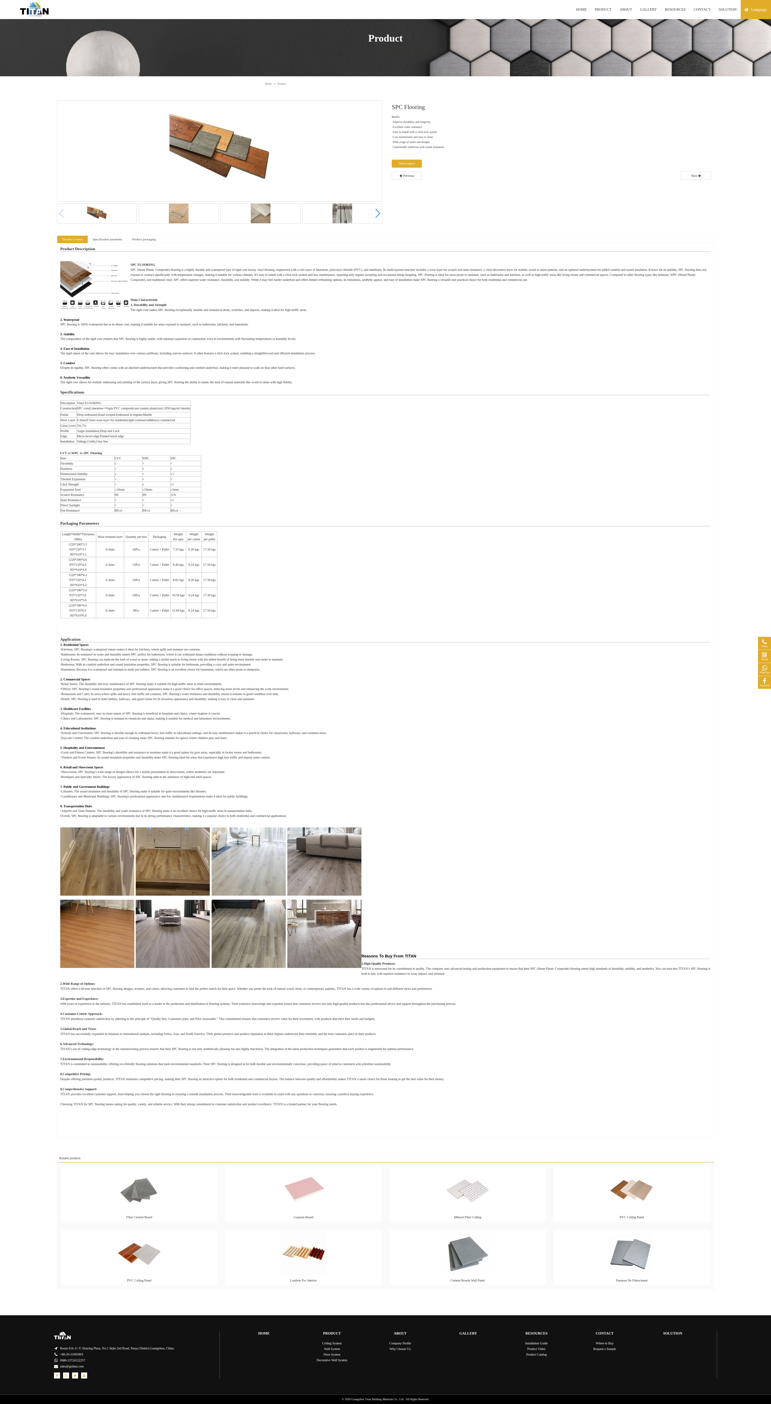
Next (694, 175)
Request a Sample (604, 1349)
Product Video (536, 1349)
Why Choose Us (400, 1349)
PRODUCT (603, 9)
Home (268, 83)
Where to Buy (605, 1343)
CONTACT (702, 9)
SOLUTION (728, 9)
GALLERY (648, 9)
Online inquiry (407, 163)
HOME (581, 9)
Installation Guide (536, 1343)
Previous (408, 175)
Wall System (332, 1349)
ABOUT (626, 9)
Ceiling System (332, 1343)
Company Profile (400, 1343)
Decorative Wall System (332, 1360)
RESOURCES (675, 9)
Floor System (331, 1354)
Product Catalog (536, 1354)
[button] (377, 213)
